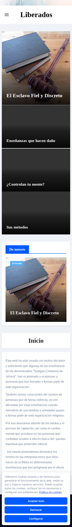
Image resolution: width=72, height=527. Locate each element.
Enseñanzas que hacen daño (30, 140)
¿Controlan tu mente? (25, 184)
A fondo (17, 263)
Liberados (36, 14)
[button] (65, 67)
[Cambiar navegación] (7, 15)
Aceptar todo (36, 501)
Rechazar (36, 509)
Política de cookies (50, 492)
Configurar (36, 518)
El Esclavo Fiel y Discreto (34, 95)
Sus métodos (17, 227)
